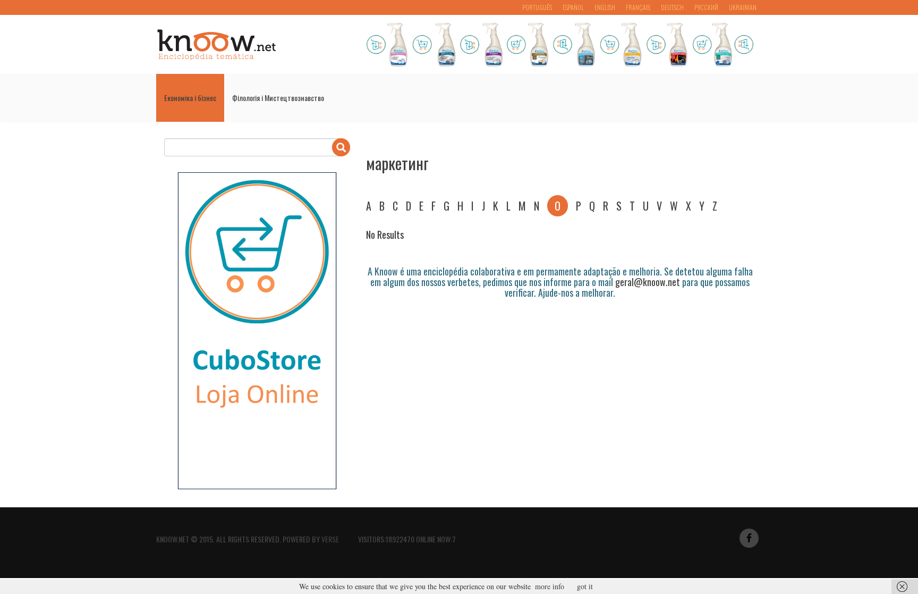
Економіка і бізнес (190, 97)
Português (537, 7)
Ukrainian (742, 7)
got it (585, 586)
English (604, 7)
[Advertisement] (559, 328)
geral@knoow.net (647, 282)
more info (549, 586)
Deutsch (672, 7)
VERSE (330, 539)
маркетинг (397, 163)
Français (638, 7)
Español (573, 7)
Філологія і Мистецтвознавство (278, 97)
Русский (706, 7)
